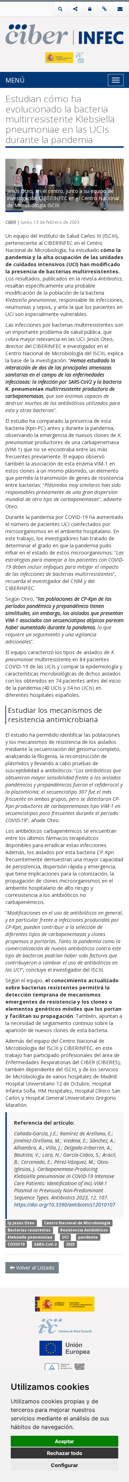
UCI (65, 1237)
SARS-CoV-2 (45, 1244)
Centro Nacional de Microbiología (77, 1222)
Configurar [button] (64, 1465)
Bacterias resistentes (29, 1230)
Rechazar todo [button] (64, 1453)
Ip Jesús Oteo (21, 1222)
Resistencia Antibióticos (84, 1230)
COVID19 (16, 1244)
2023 (70, 1244)
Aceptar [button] (64, 1441)
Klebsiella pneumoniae (30, 1237)
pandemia (88, 1237)
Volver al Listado (34, 1267)
